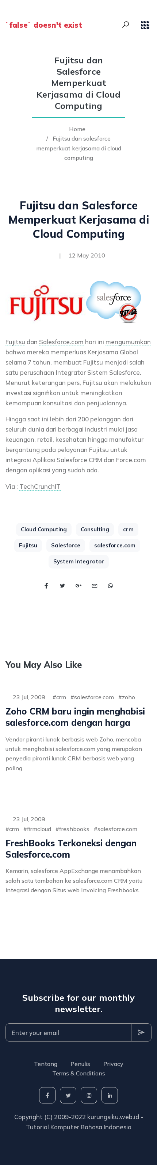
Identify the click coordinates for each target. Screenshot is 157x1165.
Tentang (45, 1063)
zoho (128, 697)
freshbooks (74, 829)
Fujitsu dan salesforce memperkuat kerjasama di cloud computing (78, 148)
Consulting (95, 529)
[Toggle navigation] (145, 25)
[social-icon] (47, 1095)
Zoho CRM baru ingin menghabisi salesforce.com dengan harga (75, 717)
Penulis (80, 1063)
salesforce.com (114, 545)
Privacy (113, 1063)
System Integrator (78, 561)
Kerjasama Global (113, 352)
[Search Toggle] (125, 25)
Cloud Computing (44, 529)
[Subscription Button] (141, 1032)
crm (128, 529)
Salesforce (65, 545)
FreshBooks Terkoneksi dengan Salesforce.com (71, 849)
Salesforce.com (61, 342)
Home (77, 129)
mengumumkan (128, 342)
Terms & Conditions (78, 1073)
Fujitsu (15, 342)
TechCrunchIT (40, 486)
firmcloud (39, 829)
